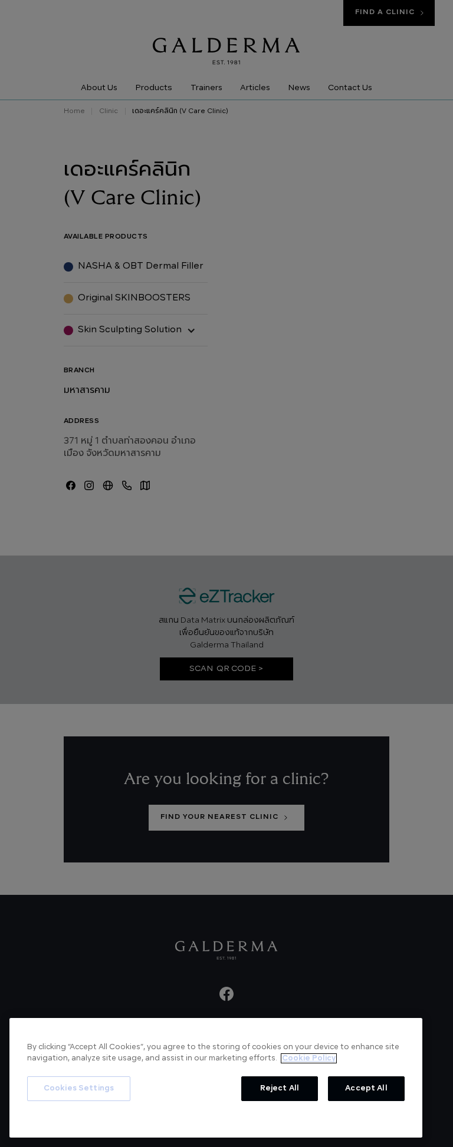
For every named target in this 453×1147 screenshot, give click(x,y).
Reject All (279, 1088)
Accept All (366, 1088)
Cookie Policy (309, 1058)
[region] (215, 1078)
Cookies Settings (79, 1088)
